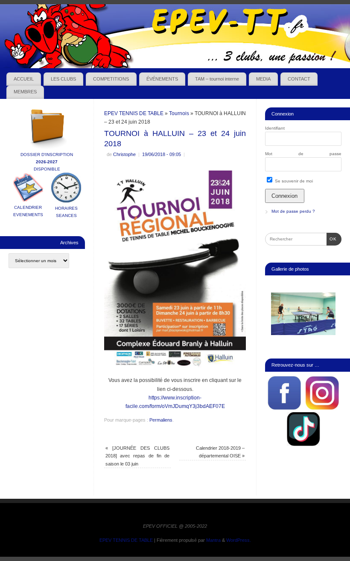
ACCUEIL (24, 78)
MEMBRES (25, 91)
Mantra (213, 540)
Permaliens (160, 419)
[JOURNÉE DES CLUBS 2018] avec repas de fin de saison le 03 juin (137, 455)
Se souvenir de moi (293, 181)
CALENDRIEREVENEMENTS (28, 211)
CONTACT (299, 78)
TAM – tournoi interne (217, 78)
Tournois (179, 113)
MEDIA (263, 78)
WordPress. (238, 540)
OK (332, 238)
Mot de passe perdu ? (293, 211)
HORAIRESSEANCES (66, 212)
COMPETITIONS (111, 78)
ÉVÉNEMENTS (162, 78)
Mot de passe (303, 153)
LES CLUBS (63, 78)
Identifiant (275, 128)
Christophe (124, 154)
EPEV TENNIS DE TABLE (133, 113)
